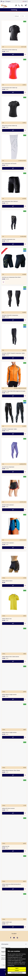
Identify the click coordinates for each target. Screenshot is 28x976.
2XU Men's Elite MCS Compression (10, 315)
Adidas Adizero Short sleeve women (10, 656)
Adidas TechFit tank (7, 922)
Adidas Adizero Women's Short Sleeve (11, 770)
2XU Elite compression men (8, 239)
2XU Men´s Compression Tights (9, 429)
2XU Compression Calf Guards (9, 163)
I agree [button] (16, 968)
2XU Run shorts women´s (8, 504)
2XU (3, 46)
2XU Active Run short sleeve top (9, 87)
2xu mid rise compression (8, 467)
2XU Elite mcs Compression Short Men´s (11, 277)
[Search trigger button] (22, 5)
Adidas (3, 577)
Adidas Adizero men (7, 618)
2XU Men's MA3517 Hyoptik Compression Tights (13, 353)
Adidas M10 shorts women (8, 808)
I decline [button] (17, 970)
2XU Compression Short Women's (10, 201)
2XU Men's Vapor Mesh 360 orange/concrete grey (13, 391)
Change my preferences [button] (16, 972)
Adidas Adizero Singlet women (9, 694)
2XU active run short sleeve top (9, 49)
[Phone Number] (19, 5)
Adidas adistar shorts (7, 580)
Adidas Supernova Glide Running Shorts (11, 884)
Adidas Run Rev (5, 846)
